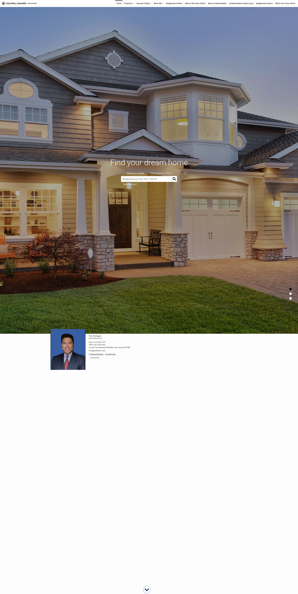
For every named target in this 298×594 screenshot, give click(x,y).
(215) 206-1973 (99, 342)
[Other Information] (290, 298)
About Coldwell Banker (217, 3)
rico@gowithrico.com (97, 351)
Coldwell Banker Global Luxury (241, 3)
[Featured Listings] (290, 293)
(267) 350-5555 (99, 345)
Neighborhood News (174, 3)
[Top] (290, 289)
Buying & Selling (144, 4)
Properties (129, 4)
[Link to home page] (20, 3)
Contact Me (94, 358)
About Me (159, 4)
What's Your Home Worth (285, 3)
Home (118, 3)
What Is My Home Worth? (195, 3)
